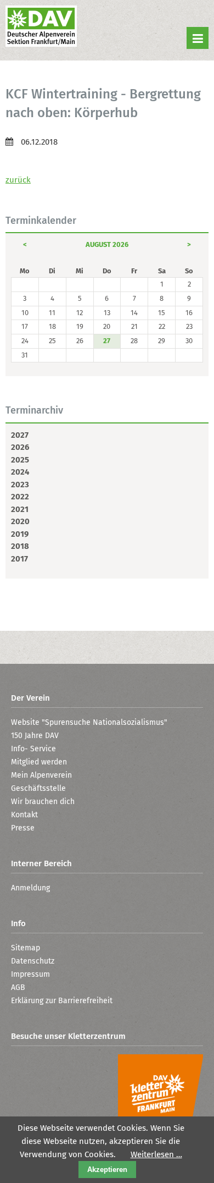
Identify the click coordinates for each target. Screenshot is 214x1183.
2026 (20, 447)
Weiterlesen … (156, 1154)
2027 (20, 435)
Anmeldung (30, 888)
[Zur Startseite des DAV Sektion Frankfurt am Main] (41, 27)
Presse (23, 828)
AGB (18, 987)
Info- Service (33, 748)
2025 (20, 460)
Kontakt (24, 814)
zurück (18, 180)
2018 (20, 546)
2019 (20, 534)
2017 (19, 559)
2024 (20, 472)
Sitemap (25, 948)
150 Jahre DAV (35, 735)
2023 (20, 484)
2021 (20, 509)
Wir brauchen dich (43, 801)
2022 (20, 497)
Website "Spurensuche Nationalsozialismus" (89, 722)
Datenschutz (32, 961)
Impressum (30, 974)
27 (106, 341)
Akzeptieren (107, 1169)
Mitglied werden (39, 762)
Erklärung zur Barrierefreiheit (61, 1000)
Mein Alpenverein (41, 775)
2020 (20, 521)
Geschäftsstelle (38, 788)
